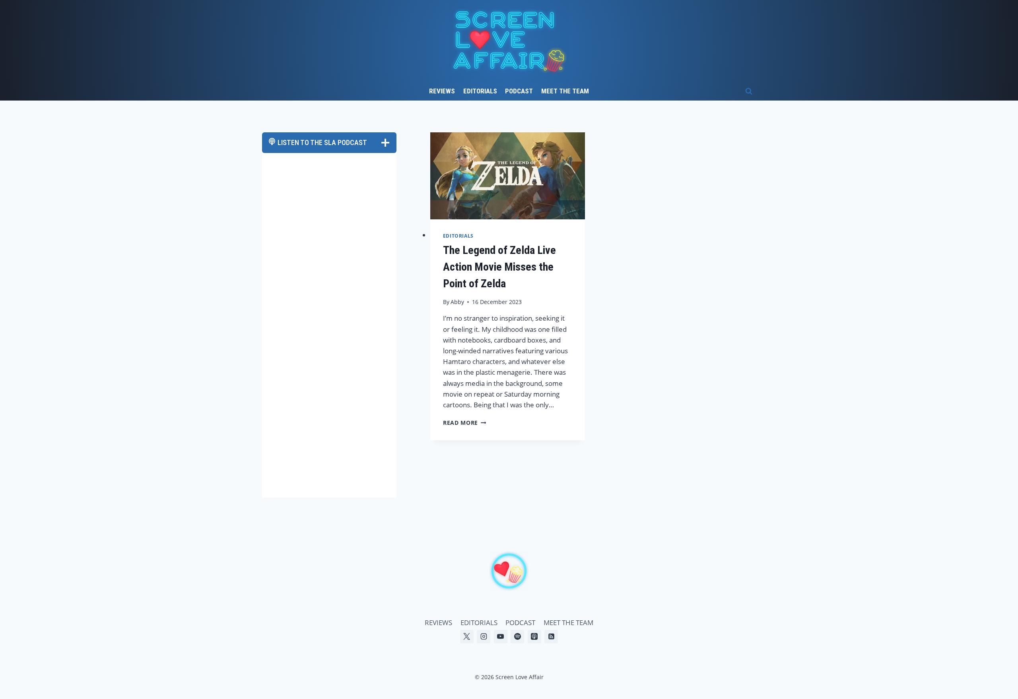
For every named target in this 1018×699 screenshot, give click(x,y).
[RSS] (551, 636)
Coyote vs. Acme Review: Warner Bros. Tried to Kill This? (329, 384)
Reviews (442, 91)
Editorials (480, 91)
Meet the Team (565, 91)
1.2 (287, 198)
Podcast (519, 91)
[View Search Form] (749, 91)
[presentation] (507, 175)
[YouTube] (500, 636)
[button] (275, 231)
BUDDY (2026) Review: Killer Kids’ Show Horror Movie (334, 452)
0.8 (288, 182)
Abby (457, 302)
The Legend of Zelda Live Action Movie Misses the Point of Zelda (499, 267)
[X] (467, 636)
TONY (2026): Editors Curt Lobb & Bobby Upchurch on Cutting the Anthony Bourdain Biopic (335, 420)
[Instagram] (483, 636)
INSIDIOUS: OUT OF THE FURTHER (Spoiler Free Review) (328, 352)
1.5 (287, 206)
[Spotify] (517, 636)
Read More (464, 422)
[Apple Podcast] (534, 636)
